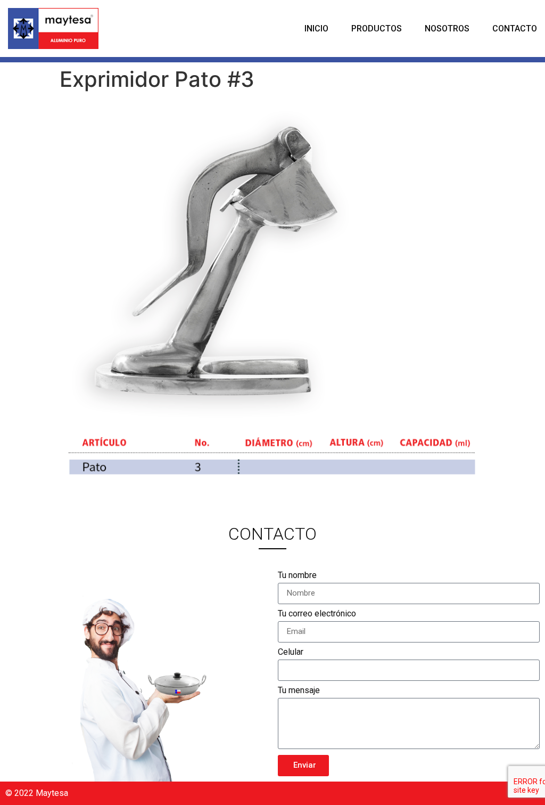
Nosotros (447, 28)
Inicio (316, 28)
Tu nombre (297, 575)
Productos (376, 28)
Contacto (514, 28)
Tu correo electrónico (317, 614)
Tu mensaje (299, 690)
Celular (290, 652)
